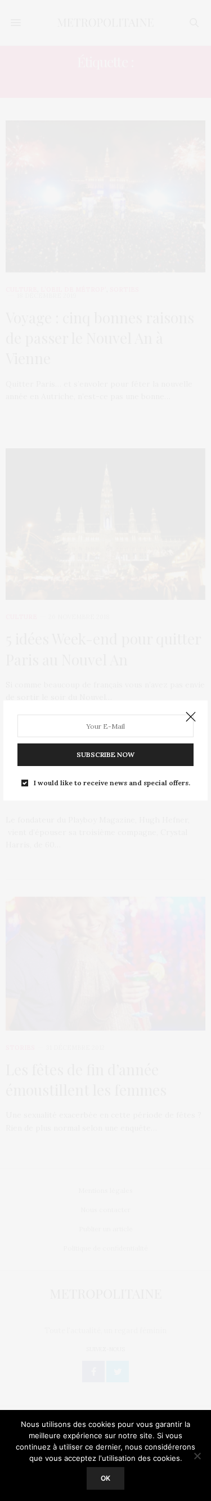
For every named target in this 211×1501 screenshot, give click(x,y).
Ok (105, 1478)
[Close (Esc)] (190, 717)
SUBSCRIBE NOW (105, 754)
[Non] (197, 1455)
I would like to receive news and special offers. (112, 783)
